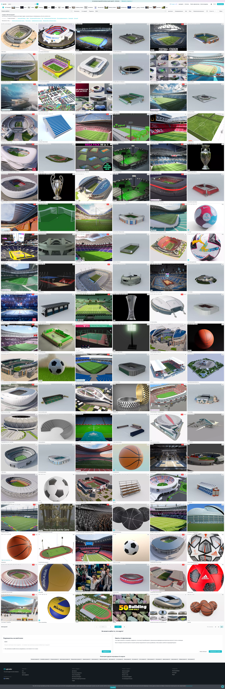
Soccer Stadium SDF (79, 51)
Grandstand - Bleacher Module (43, 141)
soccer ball (40, 382)
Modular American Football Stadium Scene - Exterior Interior (10, 171)
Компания (24, 668)
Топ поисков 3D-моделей (126, 676)
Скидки (73, 680)
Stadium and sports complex (5, 111)
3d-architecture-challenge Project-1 (193, 532)
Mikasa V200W (41, 592)
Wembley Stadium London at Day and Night (82, 141)
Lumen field (77, 201)
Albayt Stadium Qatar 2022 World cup (193, 382)
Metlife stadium (3, 51)
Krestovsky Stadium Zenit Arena (155, 171)
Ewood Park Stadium (191, 51)
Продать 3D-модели (126, 668)
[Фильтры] (207, 11)
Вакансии (24, 672)
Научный (76, 18)
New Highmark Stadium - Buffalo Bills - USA (82, 562)
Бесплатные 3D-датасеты (77, 672)
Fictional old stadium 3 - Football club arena (156, 412)
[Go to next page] (118, 627)
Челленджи (174, 672)
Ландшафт (70, 18)
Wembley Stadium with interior (6, 81)
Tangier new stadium (191, 81)
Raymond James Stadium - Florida (81, 502)
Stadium (77, 622)
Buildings (114, 622)
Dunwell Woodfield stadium (117, 51)
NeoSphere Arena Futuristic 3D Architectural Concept (158, 622)
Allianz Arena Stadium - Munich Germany (7, 201)
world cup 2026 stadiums (154, 81)
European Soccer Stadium (154, 111)
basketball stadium (153, 472)
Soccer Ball (40, 502)
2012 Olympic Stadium (191, 111)
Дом (42, 18)
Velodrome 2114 (190, 442)
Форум (173, 674)
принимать (113, 687)
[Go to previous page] (103, 627)
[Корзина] (211, 4)
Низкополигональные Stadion (18, 20)
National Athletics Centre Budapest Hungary (7, 502)
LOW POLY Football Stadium (117, 171)
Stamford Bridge (190, 412)
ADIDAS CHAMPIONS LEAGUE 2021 (193, 562)
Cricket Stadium (190, 472)
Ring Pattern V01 (115, 412)
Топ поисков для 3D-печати (127, 678)
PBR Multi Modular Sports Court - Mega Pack (82, 171)
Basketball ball (3, 562)
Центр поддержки (25, 674)
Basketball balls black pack (117, 532)
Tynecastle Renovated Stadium (192, 201)
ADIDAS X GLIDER (190, 592)
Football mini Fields (191, 141)
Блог (23, 670)
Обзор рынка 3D (125, 672)
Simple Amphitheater (42, 442)
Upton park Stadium (116, 111)
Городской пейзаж (22, 18)
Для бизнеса (74, 670)
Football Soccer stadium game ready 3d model (83, 231)
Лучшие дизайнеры (175, 670)
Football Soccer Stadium (5, 532)
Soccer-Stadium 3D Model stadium (44, 51)
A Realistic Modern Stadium (5, 231)
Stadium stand (190, 502)
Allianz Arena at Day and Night (5, 412)
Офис (27, 18)
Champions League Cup (42, 201)
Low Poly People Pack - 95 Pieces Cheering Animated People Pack (85, 592)
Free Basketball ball (116, 472)
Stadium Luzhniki (153, 51)
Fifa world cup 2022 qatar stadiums (81, 111)
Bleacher (114, 502)
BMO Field (151, 382)
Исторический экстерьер (35, 18)
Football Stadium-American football (6, 141)
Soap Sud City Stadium (116, 382)
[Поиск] (37, 4)
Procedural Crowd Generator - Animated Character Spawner (85, 532)
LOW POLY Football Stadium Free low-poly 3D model (121, 201)
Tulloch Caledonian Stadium (117, 442)
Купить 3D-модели (75, 668)
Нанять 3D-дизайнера (76, 674)
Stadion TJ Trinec (41, 171)
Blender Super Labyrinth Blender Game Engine (45, 532)
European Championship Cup (192, 171)
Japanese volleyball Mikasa (43, 622)
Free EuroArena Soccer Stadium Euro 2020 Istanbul (83, 442)
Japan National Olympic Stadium (81, 412)
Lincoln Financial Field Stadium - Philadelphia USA (8, 382)
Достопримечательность (62, 18)
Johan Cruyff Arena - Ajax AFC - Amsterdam (156, 141)
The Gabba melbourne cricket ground (118, 81)
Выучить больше (189, 685)
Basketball (189, 622)
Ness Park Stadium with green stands (118, 231)
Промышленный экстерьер (50, 18)
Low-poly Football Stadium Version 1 (118, 141)
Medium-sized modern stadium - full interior (157, 201)
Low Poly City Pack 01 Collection (43, 111)
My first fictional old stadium (80, 382)
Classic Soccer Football (116, 562)
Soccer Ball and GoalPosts (42, 231)
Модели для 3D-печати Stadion (49, 20)
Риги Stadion (28, 20)
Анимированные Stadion (37, 20)
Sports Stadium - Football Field (6, 622)
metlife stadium (3, 472)
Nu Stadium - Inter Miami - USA (155, 532)
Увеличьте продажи (125, 670)
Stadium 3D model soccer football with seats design (158, 231)
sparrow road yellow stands (43, 412)
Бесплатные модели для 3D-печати (78, 678)
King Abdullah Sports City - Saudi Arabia (7, 442)
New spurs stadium (116, 592)
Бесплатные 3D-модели (76, 676)
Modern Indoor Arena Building (154, 442)
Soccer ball (189, 231)
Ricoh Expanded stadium (42, 472)
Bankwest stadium (78, 81)
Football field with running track (43, 562)
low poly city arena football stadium (44, 81)
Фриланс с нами (125, 674)
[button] (35, 4)
